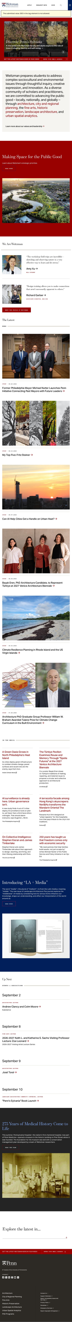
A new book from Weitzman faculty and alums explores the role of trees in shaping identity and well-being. (34, 47)
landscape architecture (41, 112)
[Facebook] (3, 1277)
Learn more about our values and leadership (24, 126)
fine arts (30, 108)
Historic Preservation (10, 1303)
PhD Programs (8, 1314)
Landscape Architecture (12, 1307)
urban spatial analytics (21, 116)
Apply (29, 5)
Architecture (7, 1293)
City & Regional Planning (12, 1297)
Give (53, 5)
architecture (25, 104)
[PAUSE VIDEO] (63, 51)
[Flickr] (18, 1277)
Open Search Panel (60, 5)
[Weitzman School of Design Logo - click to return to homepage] (10, 5)
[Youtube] (15, 1277)
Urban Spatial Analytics (11, 1310)
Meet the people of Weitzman (16, 310)
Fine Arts (5, 1300)
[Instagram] (12, 1277)
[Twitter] (6, 1277)
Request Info (41, 5)
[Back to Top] (66, 1310)
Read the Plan (10, 1147)
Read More (9, 168)
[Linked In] (9, 1277)
